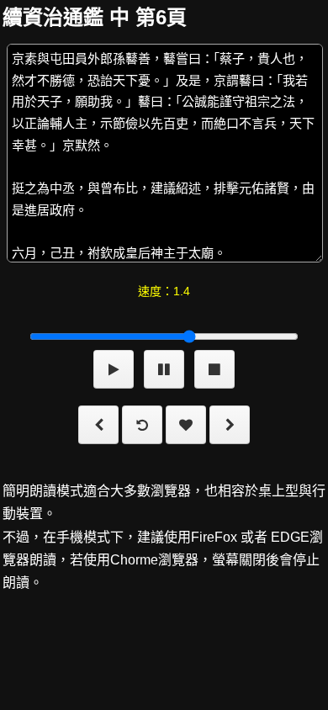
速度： (164, 291)
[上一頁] (98, 428)
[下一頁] (229, 428)
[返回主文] (142, 428)
